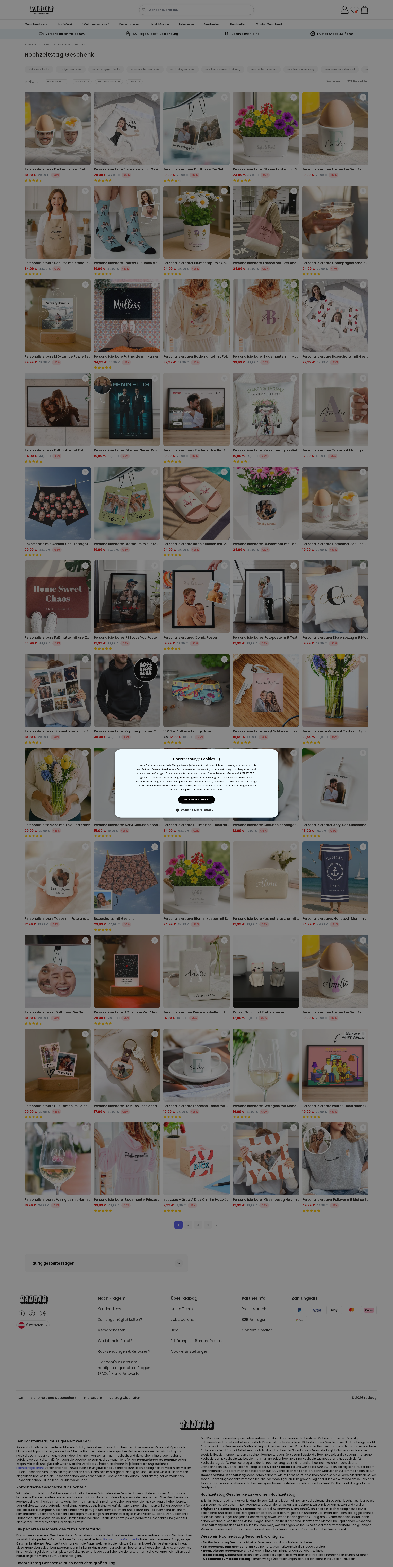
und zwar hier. (214, 789)
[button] (196, 810)
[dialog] (196, 783)
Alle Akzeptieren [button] (196, 799)
